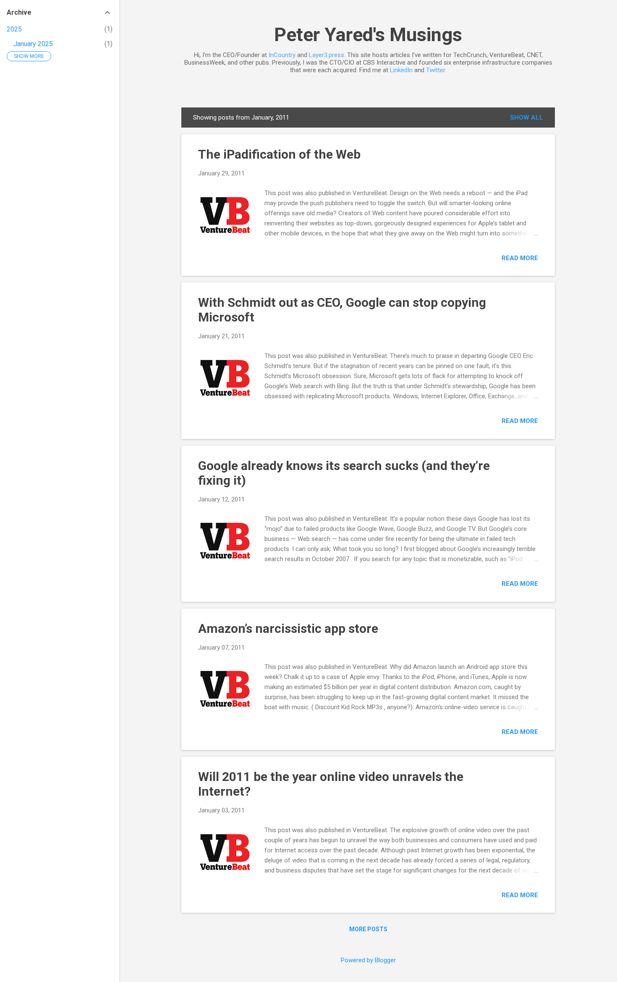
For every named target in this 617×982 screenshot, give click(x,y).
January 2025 (33, 44)
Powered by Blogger (368, 960)
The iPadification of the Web (279, 154)
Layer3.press (326, 55)
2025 (14, 29)
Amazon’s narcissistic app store (288, 628)
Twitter (435, 70)
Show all (526, 117)
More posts (368, 929)
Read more (520, 258)
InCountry (282, 55)
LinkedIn (401, 70)
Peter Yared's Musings (368, 35)
